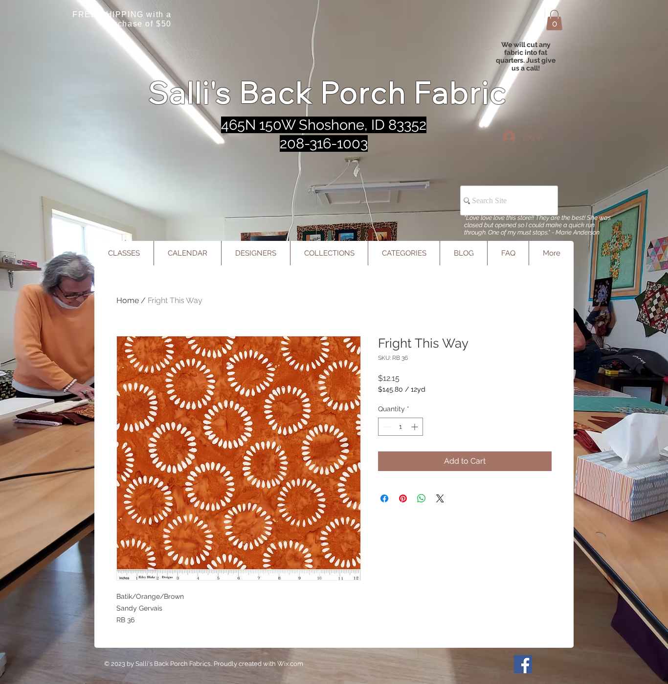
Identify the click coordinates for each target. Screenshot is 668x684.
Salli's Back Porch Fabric (328, 92)
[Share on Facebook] (384, 498)
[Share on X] (440, 498)
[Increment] (415, 426)
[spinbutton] (400, 426)
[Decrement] (385, 426)
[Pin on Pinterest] (403, 498)
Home (127, 300)
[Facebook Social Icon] (523, 664)
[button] (554, 20)
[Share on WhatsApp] (421, 498)
